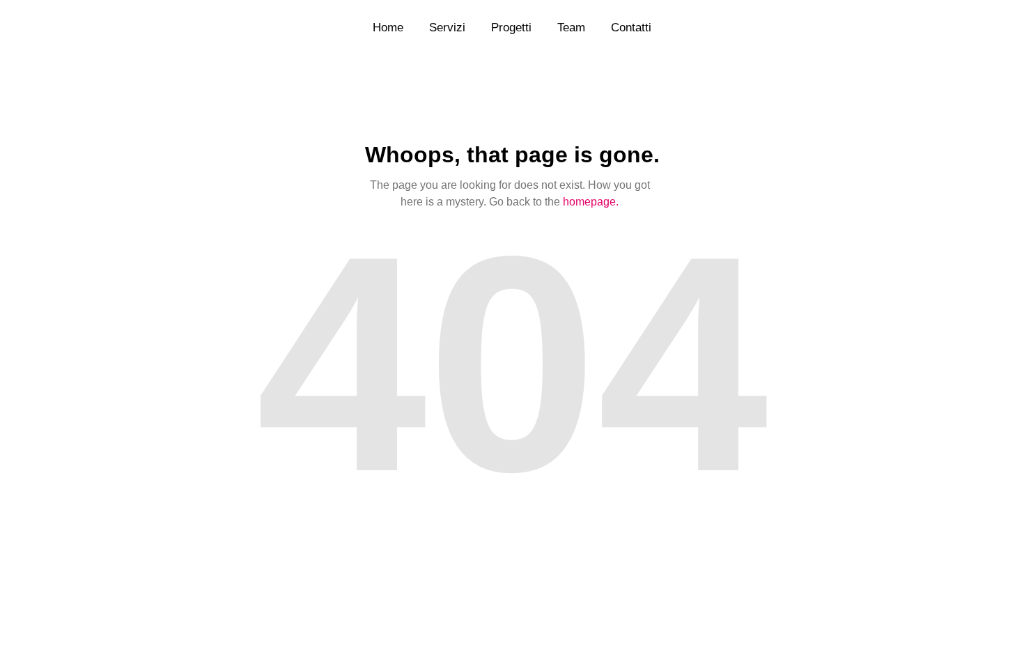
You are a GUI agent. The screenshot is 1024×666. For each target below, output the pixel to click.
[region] (181, 531)
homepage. (591, 202)
